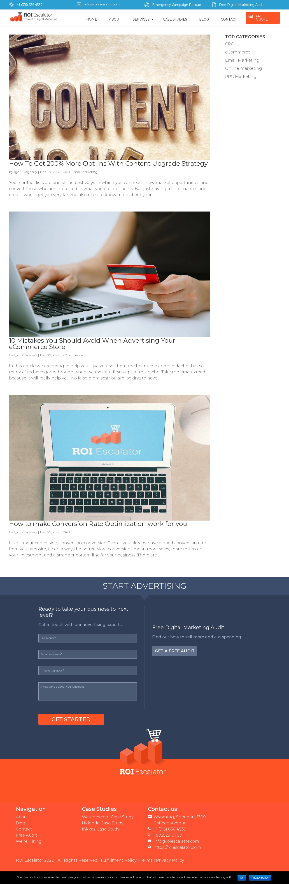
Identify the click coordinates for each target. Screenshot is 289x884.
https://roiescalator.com (177, 847)
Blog (20, 823)
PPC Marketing (240, 76)
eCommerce (73, 355)
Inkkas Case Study (100, 829)
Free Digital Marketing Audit (241, 5)
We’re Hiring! (29, 841)
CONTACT (229, 19)
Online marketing (243, 68)
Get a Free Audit (175, 651)
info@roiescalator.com (102, 4)
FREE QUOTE (262, 17)
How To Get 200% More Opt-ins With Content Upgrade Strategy (108, 163)
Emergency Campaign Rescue (176, 5)
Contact (24, 829)
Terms (146, 860)
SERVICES (141, 19)
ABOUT (115, 19)
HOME (91, 19)
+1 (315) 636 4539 (29, 5)
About (22, 816)
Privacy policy (260, 877)
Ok (241, 877)
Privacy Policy (170, 860)
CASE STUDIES (175, 19)
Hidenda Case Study (103, 823)
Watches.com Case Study (108, 816)
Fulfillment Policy (119, 860)
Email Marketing (84, 172)
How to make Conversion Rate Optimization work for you (98, 524)
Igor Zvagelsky (25, 172)
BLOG (204, 19)
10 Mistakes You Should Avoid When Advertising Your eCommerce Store (92, 344)
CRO (66, 172)
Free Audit (26, 835)
